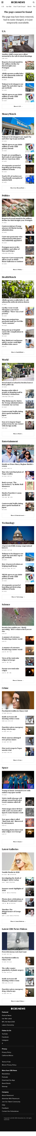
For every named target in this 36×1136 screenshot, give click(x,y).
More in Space (17, 842)
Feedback (5, 1108)
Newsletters (6, 1074)
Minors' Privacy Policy (9, 1065)
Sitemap (4, 1086)
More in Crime (17, 760)
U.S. (3, 7)
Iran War (9, 7)
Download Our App (8, 1080)
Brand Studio (6, 1083)
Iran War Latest (7, 1018)
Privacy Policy (6, 1052)
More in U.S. (17, 106)
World (29, 7)
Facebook (5, 1037)
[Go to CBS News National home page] (18, 2)
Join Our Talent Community (11, 1101)
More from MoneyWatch (17, 188)
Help (3, 1105)
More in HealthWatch (17, 352)
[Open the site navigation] (6, 2)
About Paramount (8, 1095)
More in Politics (17, 269)
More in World (17, 434)
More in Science (17, 680)
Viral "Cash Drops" (19, 7)
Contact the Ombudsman (10, 1111)
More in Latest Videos (17, 1001)
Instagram (5, 1040)
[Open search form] (33, 2)
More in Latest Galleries (17, 921)
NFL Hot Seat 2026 (8, 1022)
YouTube (5, 1034)
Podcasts (5, 1077)
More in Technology (17, 597)
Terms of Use (6, 1062)
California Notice (7, 1055)
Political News (6, 1015)
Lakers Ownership (8, 1025)
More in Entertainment (17, 515)
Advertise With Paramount (10, 1098)
